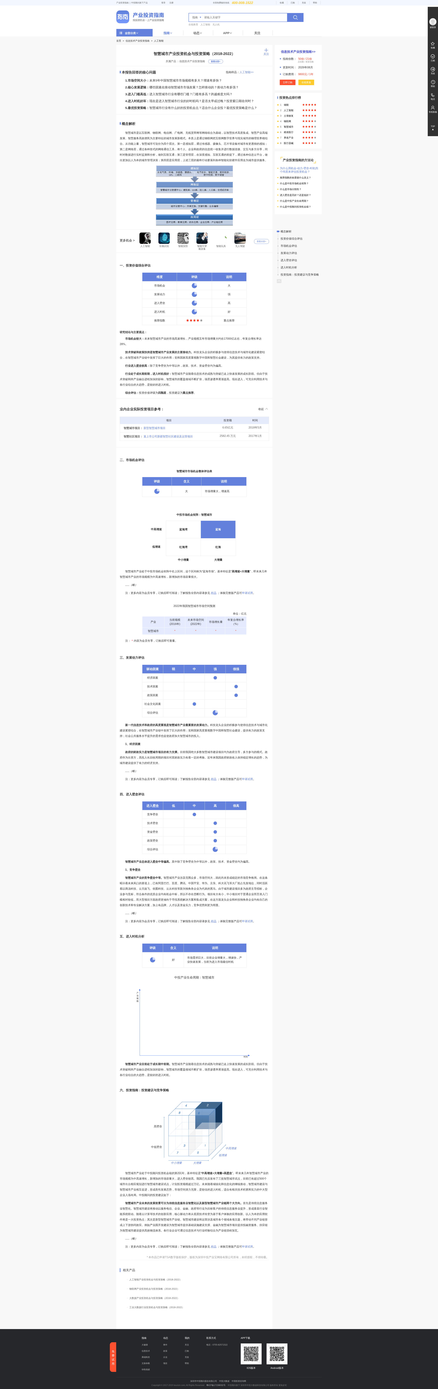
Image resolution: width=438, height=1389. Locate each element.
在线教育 (193, 24)
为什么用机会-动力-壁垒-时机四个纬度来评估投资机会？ (299, 170)
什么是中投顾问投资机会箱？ (295, 206)
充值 (304, 3)
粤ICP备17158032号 (216, 1385)
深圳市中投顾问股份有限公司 (203, 1381)
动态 (196, 33)
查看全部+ (215, 61)
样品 (213, 592)
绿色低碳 (146, 1369)
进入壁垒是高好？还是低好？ (295, 195)
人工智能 (205, 24)
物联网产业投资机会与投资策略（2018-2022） (154, 1288)
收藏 (282, 3)
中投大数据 (224, 1381)
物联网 (287, 121)
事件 (165, 1345)
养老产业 (288, 137)
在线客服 (306, 82)
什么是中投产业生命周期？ (294, 201)
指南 (167, 33)
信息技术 (146, 1351)
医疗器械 (288, 143)
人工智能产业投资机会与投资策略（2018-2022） (155, 1279)
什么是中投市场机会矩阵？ (294, 183)
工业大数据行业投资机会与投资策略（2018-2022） (156, 1307)
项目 (165, 1363)
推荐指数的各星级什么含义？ (295, 177)
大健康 (145, 1345)
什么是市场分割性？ (290, 189)
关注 (257, 33)
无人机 (216, 24)
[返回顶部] (279, 281)
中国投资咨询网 (239, 1381)
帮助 (315, 3)
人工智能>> (247, 72)
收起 (261, 409)
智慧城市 (288, 126)
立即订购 (287, 82)
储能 (286, 104)
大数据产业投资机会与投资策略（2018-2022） (154, 1298)
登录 (163, 3)
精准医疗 (288, 132)
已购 (293, 3)
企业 (165, 1357)
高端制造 (146, 1357)
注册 (171, 3)
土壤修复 (288, 115)
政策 (165, 1351)
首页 (118, 40)
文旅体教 (146, 1363)
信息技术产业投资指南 (138, 40)
